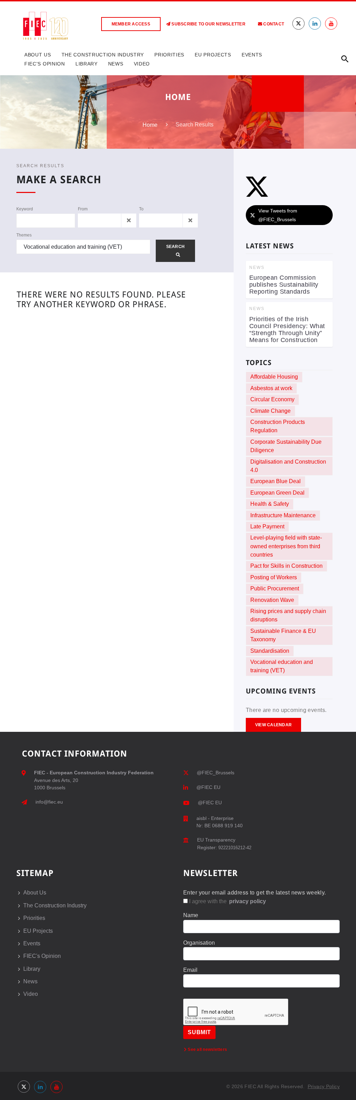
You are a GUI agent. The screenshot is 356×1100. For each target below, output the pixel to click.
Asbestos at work (271, 388)
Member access (131, 24)
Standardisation (269, 651)
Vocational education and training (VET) (281, 666)
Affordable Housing (274, 377)
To (141, 209)
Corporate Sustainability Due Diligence (286, 446)
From (83, 209)
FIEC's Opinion (44, 64)
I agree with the (227, 901)
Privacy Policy (324, 1086)
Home (150, 125)
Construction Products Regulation (277, 426)
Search (175, 246)
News (115, 64)
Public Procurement (274, 588)
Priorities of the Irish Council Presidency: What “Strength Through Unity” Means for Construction (287, 329)
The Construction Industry (103, 54)
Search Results (40, 165)
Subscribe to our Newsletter (207, 24)
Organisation (199, 943)
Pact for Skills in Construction (286, 566)
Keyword (24, 209)
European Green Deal (277, 493)
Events (252, 54)
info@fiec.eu (49, 802)
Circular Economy (272, 399)
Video (142, 64)
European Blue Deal (275, 481)
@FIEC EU (208, 787)
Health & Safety (269, 504)
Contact (273, 24)
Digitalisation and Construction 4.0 (288, 466)
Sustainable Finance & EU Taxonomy (283, 635)
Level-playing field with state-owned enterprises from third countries (286, 546)
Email (190, 970)
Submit (199, 1032)
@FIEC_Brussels (215, 772)
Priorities (169, 54)
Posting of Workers (273, 577)
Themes (24, 235)
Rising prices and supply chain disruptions (288, 615)
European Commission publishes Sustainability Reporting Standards (283, 284)
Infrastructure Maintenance (283, 515)
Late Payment (267, 526)
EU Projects (213, 54)
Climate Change (270, 411)
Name (190, 915)
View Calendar (273, 724)
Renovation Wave (272, 600)
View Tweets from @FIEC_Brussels (277, 215)
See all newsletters (207, 1049)
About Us (37, 54)
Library (86, 64)
